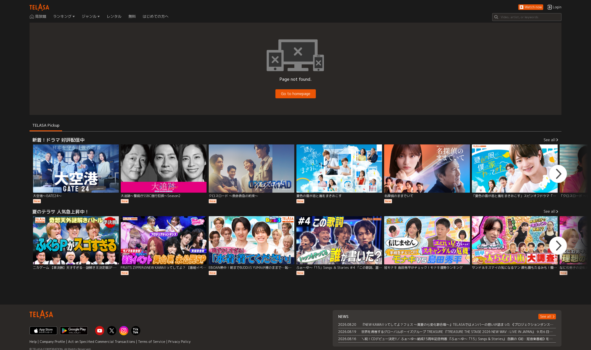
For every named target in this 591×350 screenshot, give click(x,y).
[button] (530, 7)
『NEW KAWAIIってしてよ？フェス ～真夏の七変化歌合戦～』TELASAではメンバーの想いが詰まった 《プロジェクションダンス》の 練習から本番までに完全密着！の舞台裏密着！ (458, 324)
